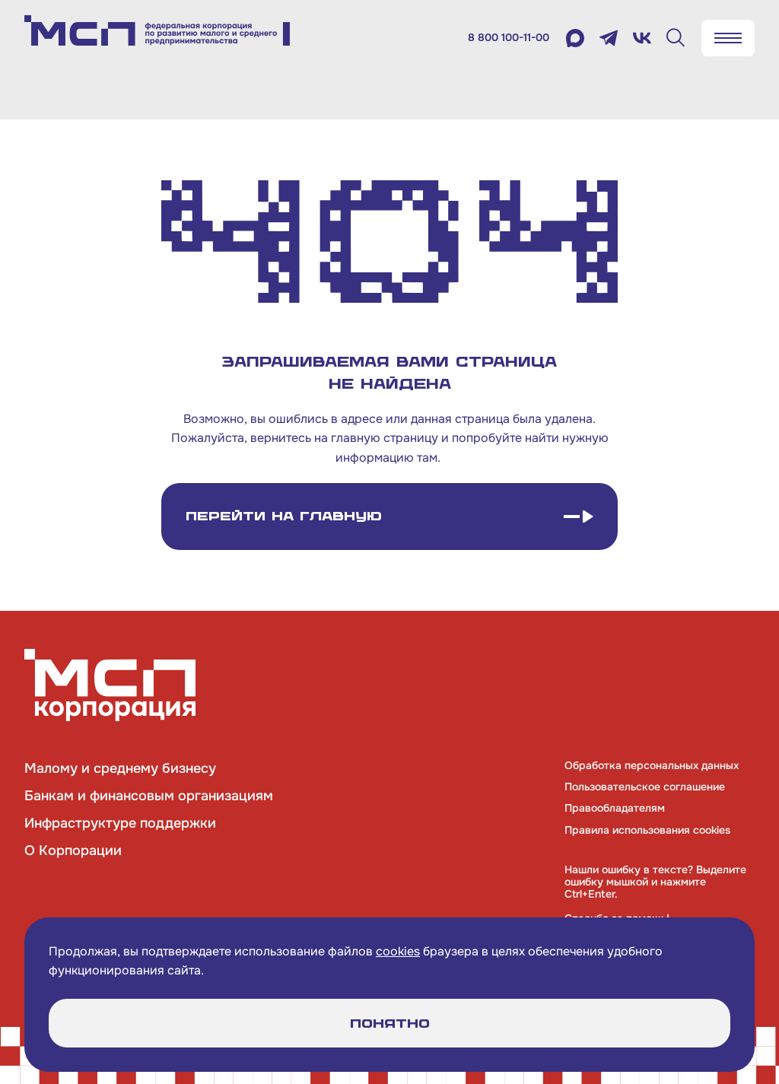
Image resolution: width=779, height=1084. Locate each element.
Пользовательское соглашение (644, 786)
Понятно (390, 1023)
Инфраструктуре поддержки (120, 823)
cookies (398, 951)
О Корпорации (73, 850)
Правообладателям (614, 808)
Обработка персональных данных (651, 765)
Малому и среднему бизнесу (120, 768)
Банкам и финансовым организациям (148, 795)
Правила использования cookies (647, 830)
